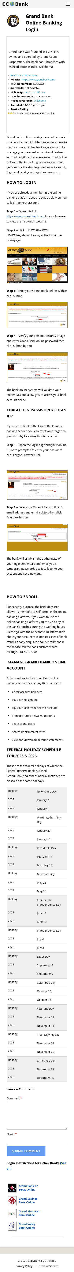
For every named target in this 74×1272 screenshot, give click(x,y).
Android (30, 92)
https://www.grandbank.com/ (38, 79)
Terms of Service (47, 1266)
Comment (14, 1098)
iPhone (41, 92)
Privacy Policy (24, 1266)
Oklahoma (40, 100)
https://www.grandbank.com (25, 216)
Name (12, 1134)
